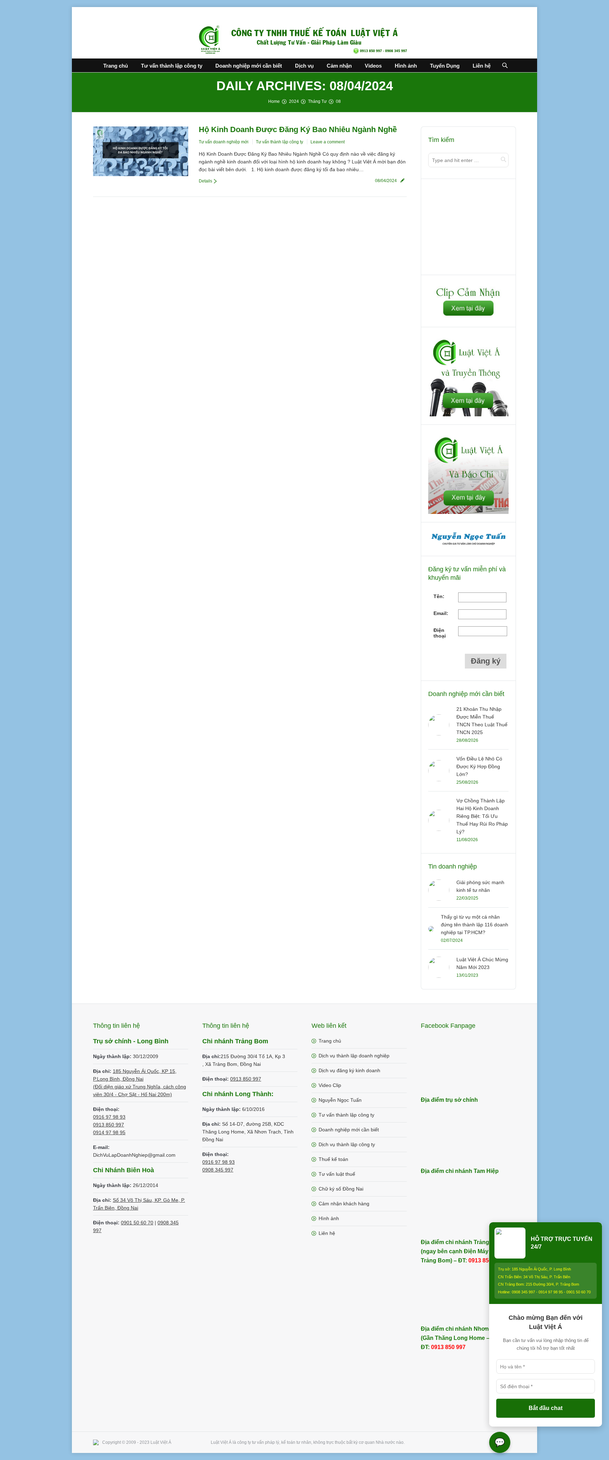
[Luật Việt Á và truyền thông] (468, 414)
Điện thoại (439, 633)
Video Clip (330, 1085)
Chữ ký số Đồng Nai (341, 1189)
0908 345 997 (217, 1170)
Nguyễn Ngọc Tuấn (340, 1100)
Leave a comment (327, 141)
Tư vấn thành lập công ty (279, 141)
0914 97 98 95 (109, 1132)
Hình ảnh (329, 1218)
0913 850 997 (108, 1124)
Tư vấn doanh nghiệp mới (223, 141)
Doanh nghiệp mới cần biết (349, 1129)
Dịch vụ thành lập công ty (347, 1144)
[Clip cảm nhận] (468, 317)
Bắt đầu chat (545, 1408)
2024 (294, 101)
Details (205, 181)
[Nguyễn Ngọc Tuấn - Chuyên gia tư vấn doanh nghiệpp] (468, 546)
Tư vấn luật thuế (337, 1174)
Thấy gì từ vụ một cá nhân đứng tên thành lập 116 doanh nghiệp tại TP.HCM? (474, 924)
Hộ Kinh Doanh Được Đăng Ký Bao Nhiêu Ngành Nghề (298, 129)
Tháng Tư (317, 101)
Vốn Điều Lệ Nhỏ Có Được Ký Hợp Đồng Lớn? (479, 766)
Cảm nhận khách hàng (344, 1203)
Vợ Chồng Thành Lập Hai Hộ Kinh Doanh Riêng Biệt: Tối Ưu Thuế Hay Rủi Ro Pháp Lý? (482, 816)
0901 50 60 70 (137, 1222)
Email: (440, 613)
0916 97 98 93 (109, 1117)
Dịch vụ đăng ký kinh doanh (349, 1070)
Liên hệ (327, 1233)
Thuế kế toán (333, 1159)
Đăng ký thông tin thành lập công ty (468, 228)
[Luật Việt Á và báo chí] (468, 512)
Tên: (438, 596)
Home (274, 101)
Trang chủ (330, 1041)
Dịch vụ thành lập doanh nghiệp (354, 1055)
